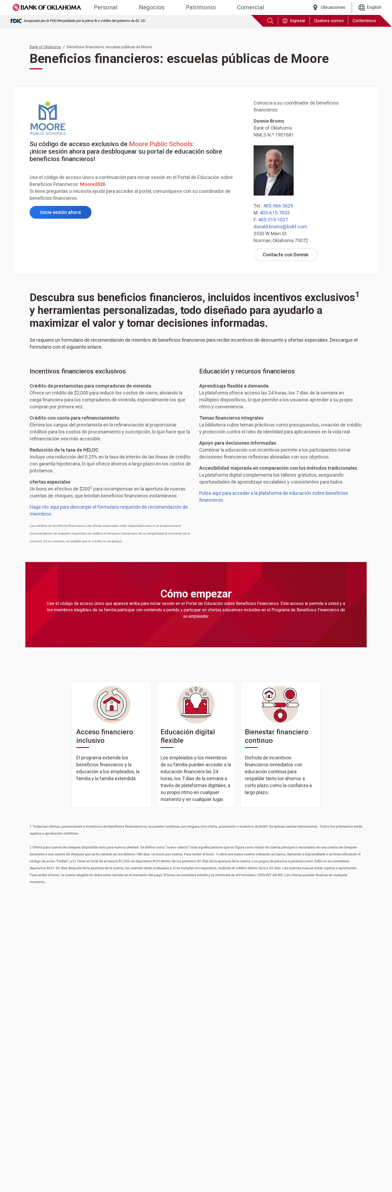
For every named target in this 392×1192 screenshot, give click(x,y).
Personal (106, 7)
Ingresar (297, 20)
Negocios (152, 7)
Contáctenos (364, 20)
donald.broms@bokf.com (280, 226)
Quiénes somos (329, 20)
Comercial (250, 7)
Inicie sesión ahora (65, 213)
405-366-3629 (278, 206)
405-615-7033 (275, 213)
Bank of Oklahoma (45, 47)
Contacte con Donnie (290, 256)
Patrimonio (201, 7)
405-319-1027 (273, 219)
